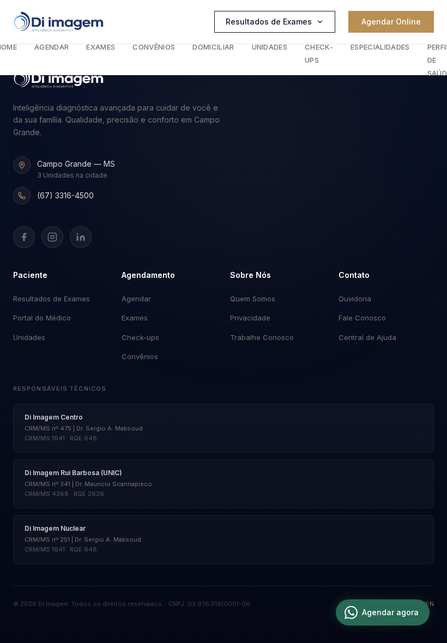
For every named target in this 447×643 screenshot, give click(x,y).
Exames (100, 47)
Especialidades (380, 47)
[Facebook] (24, 237)
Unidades (270, 47)
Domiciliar (213, 47)
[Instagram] (52, 237)
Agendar (51, 47)
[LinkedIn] (81, 237)
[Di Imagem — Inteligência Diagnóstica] (58, 22)
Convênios (153, 47)
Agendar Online (391, 21)
